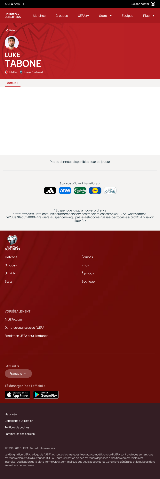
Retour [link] (13, 30)
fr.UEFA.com (13, 319)
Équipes (87, 257)
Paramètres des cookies (20, 434)
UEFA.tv (10, 273)
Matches (11, 257)
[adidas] (50, 190)
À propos (88, 273)
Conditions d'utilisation (19, 421)
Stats (8, 281)
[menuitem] (39, 15)
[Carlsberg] (80, 190)
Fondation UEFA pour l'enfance (26, 336)
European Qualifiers (13, 15)
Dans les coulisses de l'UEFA (24, 327)
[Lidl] (95, 190)
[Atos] (65, 190)
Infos (85, 265)
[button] (105, 15)
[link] (39, 15)
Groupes (11, 265)
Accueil (12, 83)
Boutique (88, 281)
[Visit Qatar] (110, 190)
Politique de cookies (17, 427)
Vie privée (11, 414)
